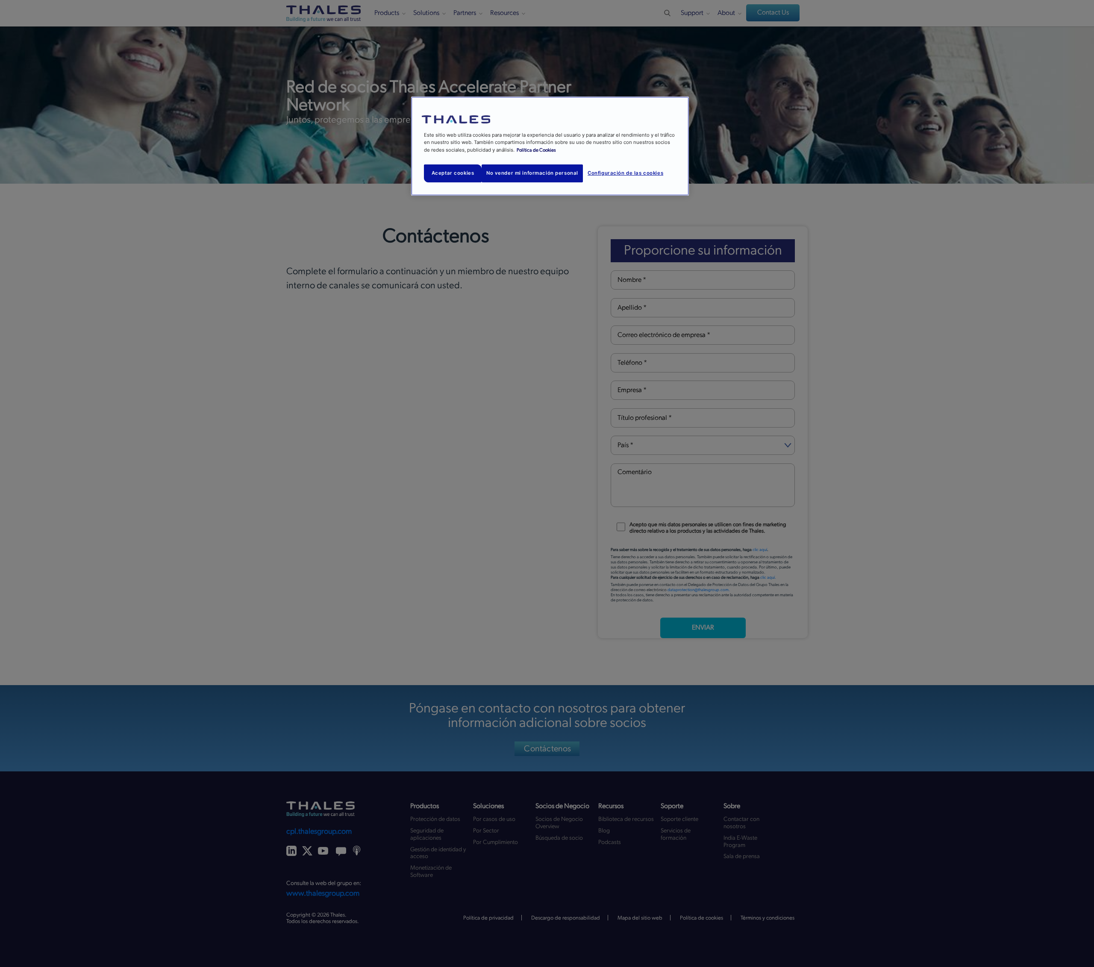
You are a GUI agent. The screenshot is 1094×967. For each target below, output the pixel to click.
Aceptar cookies (453, 173)
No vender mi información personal (532, 173)
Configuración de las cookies (625, 173)
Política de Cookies (536, 150)
